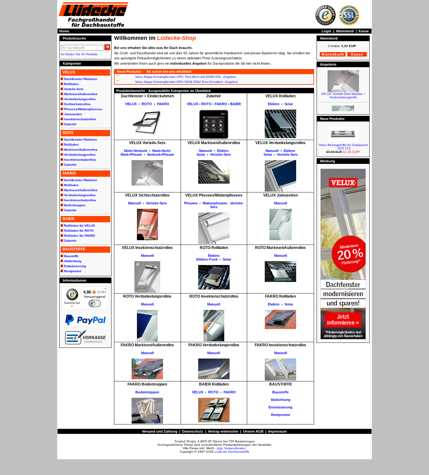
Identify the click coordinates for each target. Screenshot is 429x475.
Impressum (277, 431)
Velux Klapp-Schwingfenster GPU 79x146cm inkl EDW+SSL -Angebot (185, 76)
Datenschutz (192, 431)
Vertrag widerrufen (223, 431)
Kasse (364, 31)
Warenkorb (345, 31)
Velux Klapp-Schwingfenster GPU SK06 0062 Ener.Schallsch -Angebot (186, 82)
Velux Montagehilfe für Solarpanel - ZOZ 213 (343, 146)
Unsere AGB (253, 431)
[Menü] (105, 290)
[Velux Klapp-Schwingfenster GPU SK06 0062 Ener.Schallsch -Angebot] (117, 82)
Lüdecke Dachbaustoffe (232, 451)
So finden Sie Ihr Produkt (79, 54)
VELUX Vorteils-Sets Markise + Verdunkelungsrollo (343, 92)
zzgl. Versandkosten (231, 448)
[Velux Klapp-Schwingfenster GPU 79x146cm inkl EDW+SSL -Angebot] (117, 76)
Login (326, 31)
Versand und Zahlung (159, 431)
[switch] (94, 303)
